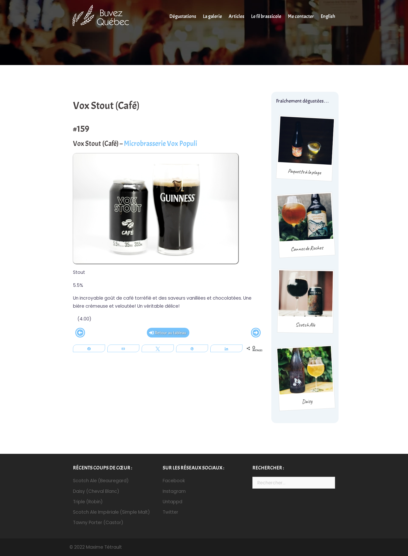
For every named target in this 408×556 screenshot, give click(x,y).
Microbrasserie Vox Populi (160, 143)
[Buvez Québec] (103, 16)
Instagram (174, 491)
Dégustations (182, 16)
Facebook (174, 480)
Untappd (172, 502)
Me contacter (301, 16)
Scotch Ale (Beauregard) (101, 480)
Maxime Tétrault (104, 547)
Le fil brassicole (266, 16)
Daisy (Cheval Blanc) (96, 491)
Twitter (170, 512)
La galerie (212, 16)
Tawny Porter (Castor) (98, 522)
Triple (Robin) (88, 502)
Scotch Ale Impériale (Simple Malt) (111, 512)
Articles (236, 16)
